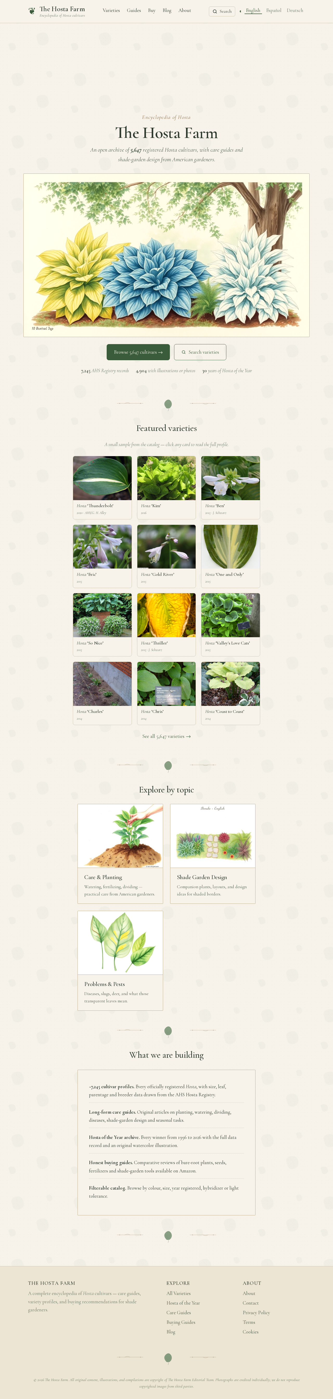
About (184, 10)
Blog (167, 10)
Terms (249, 1322)
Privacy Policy (256, 1313)
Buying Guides (180, 1322)
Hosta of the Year (183, 1303)
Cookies (251, 1332)
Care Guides (178, 1313)
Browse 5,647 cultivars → (138, 352)
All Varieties (178, 1293)
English (253, 10)
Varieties (111, 10)
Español (273, 10)
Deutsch (295, 10)
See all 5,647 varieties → (166, 736)
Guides (134, 10)
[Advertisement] (166, 62)
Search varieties (204, 352)
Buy (152, 10)
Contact (251, 1303)
